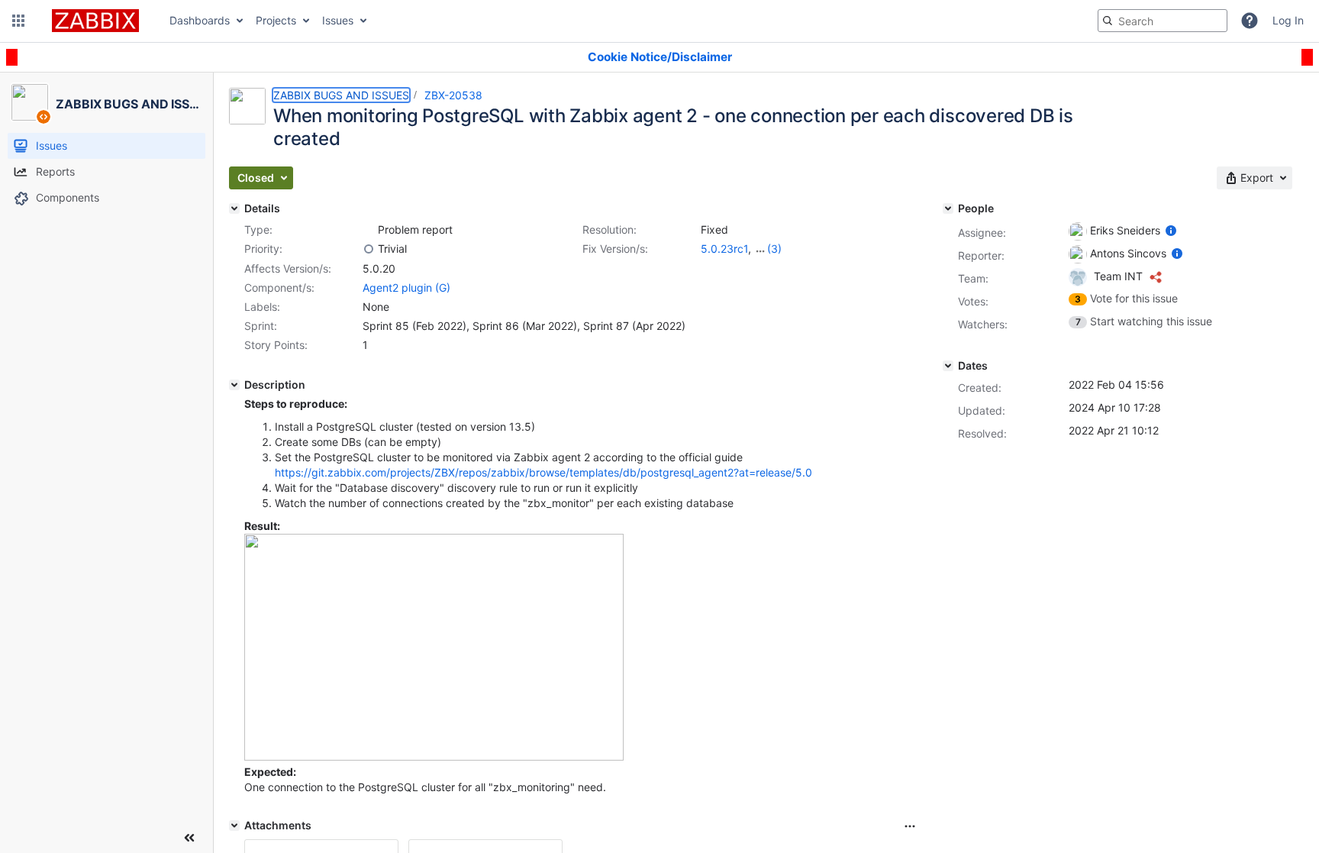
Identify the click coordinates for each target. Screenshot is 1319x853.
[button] (18, 20)
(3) (774, 248)
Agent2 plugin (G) (406, 287)
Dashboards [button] (199, 20)
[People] (948, 208)
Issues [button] (337, 20)
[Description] (234, 385)
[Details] (234, 208)
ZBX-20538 (453, 95)
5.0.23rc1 (724, 248)
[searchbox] (1162, 20)
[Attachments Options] (910, 826)
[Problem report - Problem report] (369, 230)
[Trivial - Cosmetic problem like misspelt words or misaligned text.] (369, 249)
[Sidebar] (189, 837)
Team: (973, 278)
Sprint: (260, 325)
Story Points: (276, 344)
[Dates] (948, 365)
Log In (1288, 20)
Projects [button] (276, 20)
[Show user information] (1171, 230)
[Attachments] (234, 825)
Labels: (262, 306)
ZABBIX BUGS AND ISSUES (341, 95)
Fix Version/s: (615, 248)
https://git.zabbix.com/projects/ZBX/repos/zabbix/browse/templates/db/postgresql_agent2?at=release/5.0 (543, 472)
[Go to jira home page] (95, 20)
